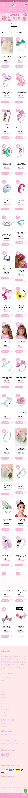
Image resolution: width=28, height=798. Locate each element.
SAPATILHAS (4, 689)
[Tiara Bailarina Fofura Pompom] (25, 565)
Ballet (20, 10)
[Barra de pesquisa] (3, 5)
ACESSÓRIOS (5, 706)
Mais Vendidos (11, 10)
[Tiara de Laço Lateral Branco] (11, 387)
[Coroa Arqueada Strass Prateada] (25, 529)
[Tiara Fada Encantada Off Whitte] (11, 494)
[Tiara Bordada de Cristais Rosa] (11, 351)
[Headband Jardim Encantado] (11, 529)
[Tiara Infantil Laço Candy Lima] (25, 66)
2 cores (7, 123)
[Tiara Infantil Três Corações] (25, 209)
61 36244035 (7, 737)
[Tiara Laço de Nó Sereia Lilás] (25, 242)
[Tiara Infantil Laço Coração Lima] (11, 173)
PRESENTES (4, 715)
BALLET (3, 698)
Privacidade (4, 726)
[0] (24, 5)
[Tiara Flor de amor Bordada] (25, 137)
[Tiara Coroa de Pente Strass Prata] (11, 244)
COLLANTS (4, 680)
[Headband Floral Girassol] (25, 315)
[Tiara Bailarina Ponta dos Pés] (25, 600)
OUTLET (3, 712)
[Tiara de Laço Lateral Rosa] (25, 387)
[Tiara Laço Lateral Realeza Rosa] (25, 422)
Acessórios (14, 24)
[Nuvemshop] (6, 791)
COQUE (3, 692)
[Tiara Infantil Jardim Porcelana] (11, 137)
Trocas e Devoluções (6, 723)
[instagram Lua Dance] (3, 755)
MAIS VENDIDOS (6, 677)
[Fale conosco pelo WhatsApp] (25, 791)
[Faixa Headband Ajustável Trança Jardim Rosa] (11, 66)
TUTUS (3, 695)
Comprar (5, 137)
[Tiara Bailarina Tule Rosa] (11, 565)
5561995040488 (8, 734)
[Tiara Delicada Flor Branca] (11, 209)
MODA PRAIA (5, 709)
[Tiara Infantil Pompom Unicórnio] (25, 173)
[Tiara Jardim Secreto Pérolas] (11, 102)
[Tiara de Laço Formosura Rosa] (25, 351)
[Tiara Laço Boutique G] (25, 102)
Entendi (24, 795)
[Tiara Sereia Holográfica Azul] (11, 422)
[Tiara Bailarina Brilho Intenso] (11, 600)
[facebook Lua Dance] (7, 755)
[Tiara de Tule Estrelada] (25, 280)
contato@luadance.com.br (11, 740)
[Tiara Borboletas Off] (25, 492)
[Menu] (2, 10)
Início (8, 24)
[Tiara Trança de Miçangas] (11, 458)
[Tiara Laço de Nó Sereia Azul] (11, 278)
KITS (2, 701)
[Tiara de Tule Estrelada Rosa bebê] (25, 458)
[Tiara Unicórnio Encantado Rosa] (11, 636)
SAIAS (3, 683)
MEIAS (3, 686)
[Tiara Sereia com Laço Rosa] (11, 315)
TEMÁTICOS (4, 704)
